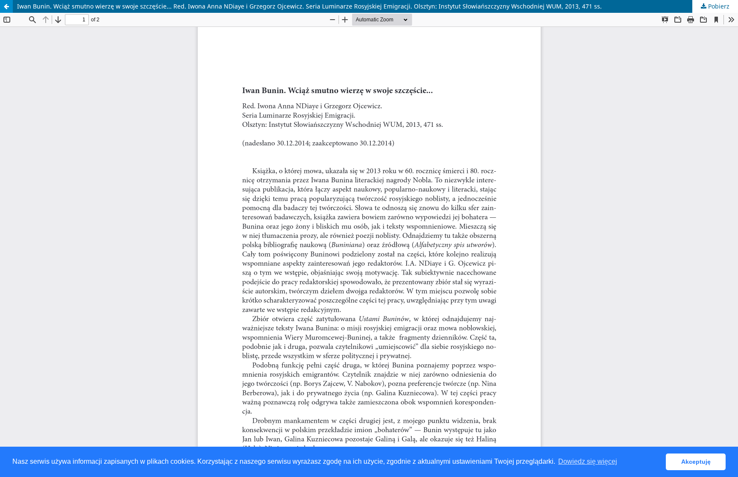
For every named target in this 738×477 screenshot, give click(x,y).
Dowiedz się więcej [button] (587, 461)
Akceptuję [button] (696, 461)
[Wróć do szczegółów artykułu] (6, 6)
